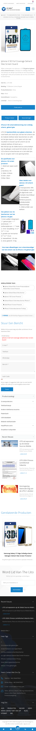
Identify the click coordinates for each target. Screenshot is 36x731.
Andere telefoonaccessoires (10, 409)
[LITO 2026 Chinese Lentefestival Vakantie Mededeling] (9, 470)
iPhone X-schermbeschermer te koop (15, 308)
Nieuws (22, 708)
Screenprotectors (14, 15)
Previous (1, 542)
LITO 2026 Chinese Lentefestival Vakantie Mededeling (18, 618)
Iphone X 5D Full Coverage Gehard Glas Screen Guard (17, 339)
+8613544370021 (18, 682)
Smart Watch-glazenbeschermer (10, 662)
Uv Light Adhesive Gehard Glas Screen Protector (15, 655)
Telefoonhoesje (6, 405)
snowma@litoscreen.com (16, 686)
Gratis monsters (20, 3)
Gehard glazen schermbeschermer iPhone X (17, 300)
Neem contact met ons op (11, 711)
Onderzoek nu (18, 107)
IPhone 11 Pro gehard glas (8, 666)
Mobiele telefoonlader (8, 422)
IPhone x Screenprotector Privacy (11, 659)
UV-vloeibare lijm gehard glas (9, 645)
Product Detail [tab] (9, 118)
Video (30, 708)
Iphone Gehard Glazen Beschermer (14, 293)
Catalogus (30, 3)
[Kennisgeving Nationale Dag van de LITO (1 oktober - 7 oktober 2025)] (9, 489)
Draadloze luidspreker (8, 430)
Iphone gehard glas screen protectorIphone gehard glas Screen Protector (16, 288)
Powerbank (4, 413)
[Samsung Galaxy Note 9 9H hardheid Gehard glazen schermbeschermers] (18, 535)
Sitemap (4, 713)
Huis (4, 15)
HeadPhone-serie (6, 426)
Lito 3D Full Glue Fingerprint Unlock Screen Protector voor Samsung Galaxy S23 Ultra (21, 315)
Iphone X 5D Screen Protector (13, 296)
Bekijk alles (4, 631)
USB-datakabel (6, 417)
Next (35, 542)
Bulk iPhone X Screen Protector (13, 304)
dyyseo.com (27, 724)
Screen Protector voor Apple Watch (11, 649)
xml (11, 713)
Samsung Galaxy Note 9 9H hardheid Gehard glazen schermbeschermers (18, 554)
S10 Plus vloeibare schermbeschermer (12, 652)
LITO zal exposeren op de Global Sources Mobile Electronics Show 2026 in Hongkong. (27, 446)
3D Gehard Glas (28, 15)
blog (26, 711)
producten (12, 708)
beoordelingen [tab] (26, 118)
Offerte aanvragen (9, 3)
